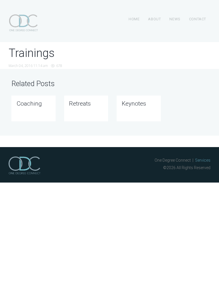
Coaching (29, 103)
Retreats (80, 103)
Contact (197, 19)
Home (134, 19)
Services (202, 160)
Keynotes (134, 103)
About (154, 19)
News (174, 19)
